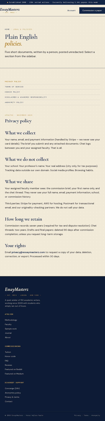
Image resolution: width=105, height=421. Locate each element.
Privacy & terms (12, 397)
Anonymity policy (14, 102)
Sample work (11, 329)
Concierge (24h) (12, 388)
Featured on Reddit (13, 369)
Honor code (10, 356)
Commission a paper (92, 10)
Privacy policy (13, 82)
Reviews (8, 365)
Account (71, 10)
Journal (8, 333)
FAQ (6, 360)
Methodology (11, 320)
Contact (8, 401)
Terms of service (14, 87)
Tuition (8, 352)
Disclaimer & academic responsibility (26, 97)
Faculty (8, 324)
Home (7, 29)
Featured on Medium (14, 373)
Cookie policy (12, 92)
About (8, 337)
